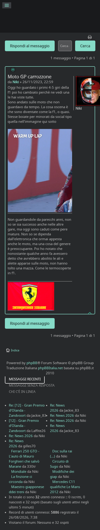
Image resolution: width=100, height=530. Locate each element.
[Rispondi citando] (12, 69)
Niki (16, 81)
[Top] (90, 312)
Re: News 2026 (21, 435)
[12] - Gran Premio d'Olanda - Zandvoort (24, 425)
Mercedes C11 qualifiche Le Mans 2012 (65, 486)
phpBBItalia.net (50, 368)
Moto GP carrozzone (29, 76)
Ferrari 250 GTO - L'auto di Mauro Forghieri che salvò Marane (24, 459)
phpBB (32, 362)
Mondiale (18, 471)
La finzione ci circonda (20, 479)
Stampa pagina (90, 36)
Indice (15, 350)
